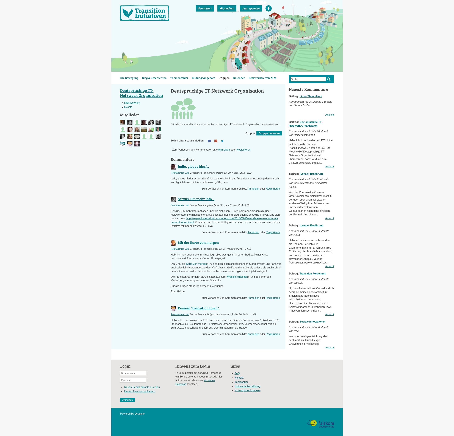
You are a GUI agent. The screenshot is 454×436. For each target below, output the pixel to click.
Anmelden (224, 149)
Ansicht (329, 114)
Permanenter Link (180, 173)
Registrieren (243, 149)
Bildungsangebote (203, 78)
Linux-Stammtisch (311, 96)
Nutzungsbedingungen (248, 390)
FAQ (237, 373)
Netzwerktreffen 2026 (262, 78)
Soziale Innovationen (312, 321)
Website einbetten (238, 276)
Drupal (140, 413)
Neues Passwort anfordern (139, 391)
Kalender (239, 78)
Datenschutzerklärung (247, 386)
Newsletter (205, 8)
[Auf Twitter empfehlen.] (222, 140)
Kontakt (239, 377)
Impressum (241, 381)
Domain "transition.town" (198, 308)
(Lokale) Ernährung (311, 173)
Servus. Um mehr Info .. (196, 198)
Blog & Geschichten (154, 78)
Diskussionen (132, 102)
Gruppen (224, 78)
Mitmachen (227, 8)
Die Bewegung (129, 78)
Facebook (268, 8)
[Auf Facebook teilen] (209, 140)
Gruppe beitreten (269, 133)
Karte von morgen (197, 263)
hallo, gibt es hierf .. (193, 166)
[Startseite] (154, 13)
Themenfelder (179, 78)
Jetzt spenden (251, 8)
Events (128, 106)
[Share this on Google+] (215, 140)
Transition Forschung (313, 273)
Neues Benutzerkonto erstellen (142, 386)
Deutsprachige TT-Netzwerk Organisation (141, 92)
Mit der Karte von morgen (198, 242)
